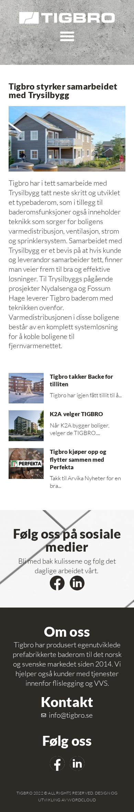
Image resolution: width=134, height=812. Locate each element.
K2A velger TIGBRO (76, 413)
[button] (67, 36)
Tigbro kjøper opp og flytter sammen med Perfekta (78, 459)
